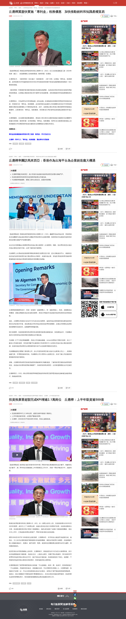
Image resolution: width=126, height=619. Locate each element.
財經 (62, 3)
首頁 (17, 3)
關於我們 (57, 609)
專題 (85, 3)
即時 (36, 3)
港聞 (10, 16)
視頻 (41, 3)
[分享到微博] (75, 605)
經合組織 (28, 143)
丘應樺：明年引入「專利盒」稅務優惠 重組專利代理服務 (29, 139)
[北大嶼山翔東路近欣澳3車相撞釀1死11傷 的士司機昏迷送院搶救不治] (90, 55)
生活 (57, 3)
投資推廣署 (16, 583)
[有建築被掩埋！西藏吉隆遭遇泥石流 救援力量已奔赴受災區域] (90, 89)
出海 (29, 583)
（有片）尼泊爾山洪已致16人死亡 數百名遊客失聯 (107, 75)
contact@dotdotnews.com (70, 612)
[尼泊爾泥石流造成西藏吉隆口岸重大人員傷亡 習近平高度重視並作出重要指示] (90, 133)
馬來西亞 (22, 382)
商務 (28, 382)
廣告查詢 (48, 609)
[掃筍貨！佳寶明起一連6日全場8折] (90, 122)
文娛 (68, 3)
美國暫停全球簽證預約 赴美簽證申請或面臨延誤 (107, 291)
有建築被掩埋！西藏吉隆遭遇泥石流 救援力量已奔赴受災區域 (107, 87)
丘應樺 (21, 143)
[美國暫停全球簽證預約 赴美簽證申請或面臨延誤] (89, 294)
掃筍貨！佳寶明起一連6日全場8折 (107, 120)
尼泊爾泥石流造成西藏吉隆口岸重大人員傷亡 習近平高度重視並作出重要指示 (107, 132)
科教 (73, 3)
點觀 (52, 3)
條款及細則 (84, 609)
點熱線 (41, 609)
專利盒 (15, 143)
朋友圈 (79, 3)
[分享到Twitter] (75, 601)
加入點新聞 (66, 609)
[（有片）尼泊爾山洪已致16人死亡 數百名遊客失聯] (90, 78)
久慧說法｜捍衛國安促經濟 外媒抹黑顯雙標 (107, 108)
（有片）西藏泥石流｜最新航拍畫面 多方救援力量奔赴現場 (107, 65)
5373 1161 (58, 612)
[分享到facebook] (75, 594)
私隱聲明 (75, 609)
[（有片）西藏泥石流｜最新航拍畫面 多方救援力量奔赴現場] (90, 67)
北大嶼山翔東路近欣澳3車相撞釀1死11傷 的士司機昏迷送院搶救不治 (107, 54)
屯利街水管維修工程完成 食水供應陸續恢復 (107, 97)
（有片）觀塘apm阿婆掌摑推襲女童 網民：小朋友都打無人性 (98, 47)
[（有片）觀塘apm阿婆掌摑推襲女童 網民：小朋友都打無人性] (99, 34)
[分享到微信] (75, 598)
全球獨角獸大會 (27, 3)
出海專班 (34, 382)
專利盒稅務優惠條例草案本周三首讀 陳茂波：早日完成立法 (30, 134)
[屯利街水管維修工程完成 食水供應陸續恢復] (90, 100)
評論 (46, 3)
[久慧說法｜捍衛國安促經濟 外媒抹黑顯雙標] (90, 111)
